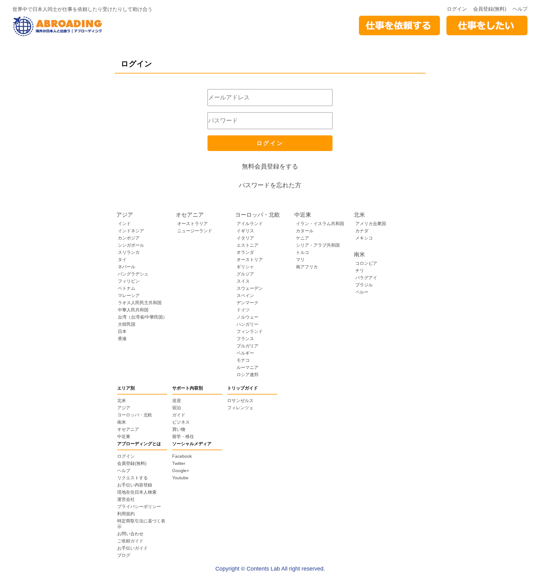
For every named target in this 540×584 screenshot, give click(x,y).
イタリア (245, 237)
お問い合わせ (130, 533)
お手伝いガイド (132, 548)
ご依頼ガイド (130, 540)
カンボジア (129, 237)
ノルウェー (247, 317)
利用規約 (126, 513)
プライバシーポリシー (139, 506)
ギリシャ (245, 266)
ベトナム (126, 288)
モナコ (243, 360)
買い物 (178, 429)
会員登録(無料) (489, 9)
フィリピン (129, 281)
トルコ (302, 252)
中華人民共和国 (133, 309)
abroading (57, 27)
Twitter (178, 463)
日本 (122, 331)
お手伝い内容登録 (134, 484)
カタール (304, 230)
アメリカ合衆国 (370, 223)
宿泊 (176, 407)
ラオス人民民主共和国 (140, 302)
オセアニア (128, 429)
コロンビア (366, 263)
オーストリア (250, 259)
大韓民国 (126, 324)
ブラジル (364, 284)
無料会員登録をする (270, 166)
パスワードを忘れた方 (270, 185)
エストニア (247, 245)
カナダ (361, 230)
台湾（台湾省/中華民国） (142, 317)
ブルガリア (247, 345)
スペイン (245, 295)
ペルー (361, 292)
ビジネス (181, 422)
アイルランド (250, 223)
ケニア (302, 237)
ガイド (178, 414)
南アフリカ (307, 266)
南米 (121, 422)
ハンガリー (247, 324)
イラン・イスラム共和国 (320, 223)
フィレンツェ (240, 407)
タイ (122, 259)
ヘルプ (520, 9)
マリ (300, 259)
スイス (243, 281)
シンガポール (131, 245)
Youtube (180, 477)
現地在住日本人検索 (137, 492)
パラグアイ (366, 277)
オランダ (245, 252)
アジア (123, 407)
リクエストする (132, 477)
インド (124, 223)
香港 (122, 338)
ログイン (457, 9)
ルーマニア (247, 367)
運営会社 (126, 499)
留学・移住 (183, 436)
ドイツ (243, 309)
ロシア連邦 (247, 374)
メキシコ (364, 237)
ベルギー (245, 352)
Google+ (180, 470)
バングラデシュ (133, 273)
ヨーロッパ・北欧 (134, 414)
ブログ (123, 555)
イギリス (245, 230)
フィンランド (250, 331)
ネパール (126, 266)
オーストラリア (192, 223)
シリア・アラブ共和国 (318, 245)
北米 (121, 400)
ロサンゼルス (240, 400)
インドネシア (131, 230)
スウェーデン (250, 288)
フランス (245, 338)
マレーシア (129, 295)
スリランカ (129, 252)
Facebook (182, 456)
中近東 (123, 436)
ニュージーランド (194, 230)
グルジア (245, 273)
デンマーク (247, 302)
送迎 (176, 400)
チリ (359, 270)
